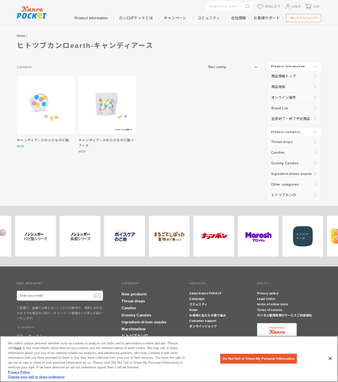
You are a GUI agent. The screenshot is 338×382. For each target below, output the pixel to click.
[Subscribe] (97, 296)
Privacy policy (267, 293)
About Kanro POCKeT (205, 293)
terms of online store (272, 304)
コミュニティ (208, 18)
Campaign (196, 299)
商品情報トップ (283, 76)
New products (134, 294)
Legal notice (266, 299)
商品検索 (278, 87)
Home (21, 36)
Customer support (203, 321)
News (193, 310)
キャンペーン (175, 18)
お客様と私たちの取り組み (207, 315)
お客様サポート (266, 18)
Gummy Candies (285, 163)
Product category (285, 131)
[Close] (330, 358)
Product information (288, 66)
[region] (169, 359)
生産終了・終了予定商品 (290, 119)
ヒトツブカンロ (283, 195)
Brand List (279, 108)
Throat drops (281, 142)
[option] (47, 236)
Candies (278, 152)
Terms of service (269, 310)
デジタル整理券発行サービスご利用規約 (284, 315)
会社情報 (238, 18)
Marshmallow (133, 329)
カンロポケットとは (136, 18)
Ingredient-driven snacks (291, 174)
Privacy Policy (19, 372)
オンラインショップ (303, 18)
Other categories (285, 184)
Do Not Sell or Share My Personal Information (258, 358)
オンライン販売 (283, 97)
